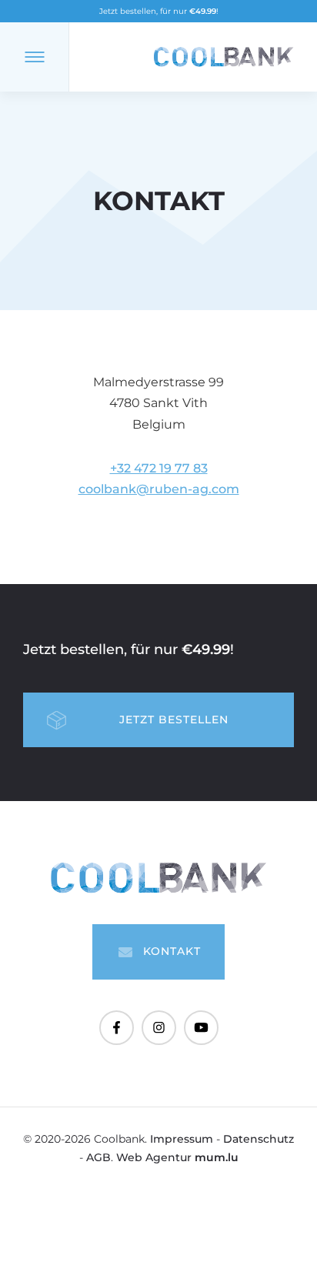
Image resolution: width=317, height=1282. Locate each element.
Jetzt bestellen (174, 719)
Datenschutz (258, 1139)
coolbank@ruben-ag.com (158, 489)
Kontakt (172, 951)
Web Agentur (154, 1157)
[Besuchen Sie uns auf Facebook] (116, 1027)
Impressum (181, 1139)
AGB (98, 1157)
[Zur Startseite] (224, 57)
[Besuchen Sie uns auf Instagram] (159, 1027)
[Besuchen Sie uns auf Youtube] (201, 1027)
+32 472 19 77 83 (159, 468)
